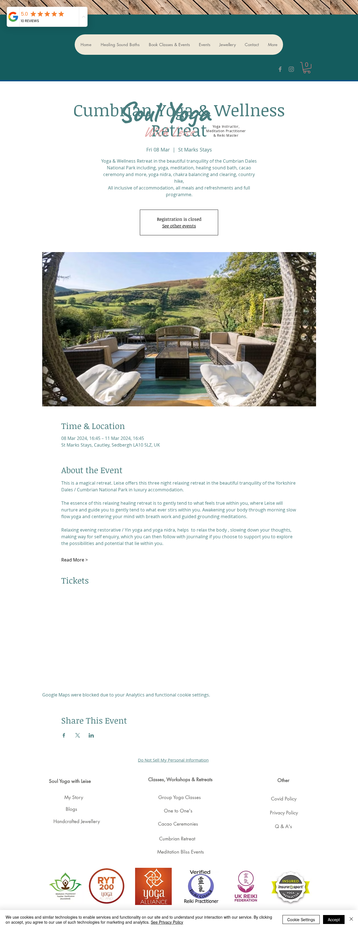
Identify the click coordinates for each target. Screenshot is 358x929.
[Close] (351, 919)
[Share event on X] (77, 735)
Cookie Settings (301, 919)
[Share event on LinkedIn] (91, 735)
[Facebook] (280, 69)
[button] (307, 67)
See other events (179, 226)
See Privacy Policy (167, 922)
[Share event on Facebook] (64, 735)
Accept (334, 919)
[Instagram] (291, 69)
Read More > (74, 560)
